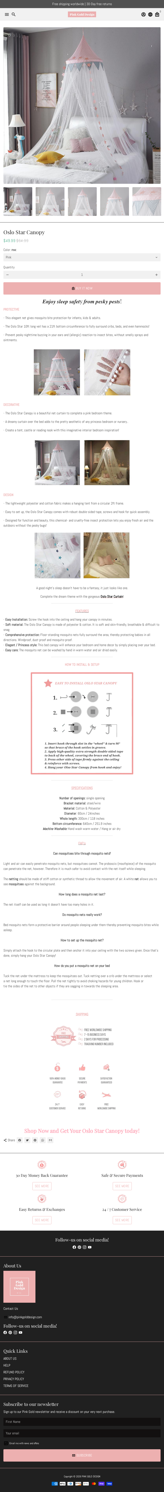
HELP (6, 1365)
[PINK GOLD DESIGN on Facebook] (74, 1247)
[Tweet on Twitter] (27, 1140)
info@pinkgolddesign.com (23, 1317)
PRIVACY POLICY (13, 1379)
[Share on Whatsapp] (43, 1140)
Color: (9, 250)
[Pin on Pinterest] (35, 1140)
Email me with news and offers (24, 1443)
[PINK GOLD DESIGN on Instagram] (84, 1247)
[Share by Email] (50, 1140)
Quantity (9, 267)
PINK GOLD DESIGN (91, 1476)
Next (156, 105)
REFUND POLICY (13, 1372)
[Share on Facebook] (20, 1140)
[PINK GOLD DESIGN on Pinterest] (79, 1247)
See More (42, 1186)
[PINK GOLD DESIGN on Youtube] (89, 1247)
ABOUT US (9, 1358)
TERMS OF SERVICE (15, 1386)
